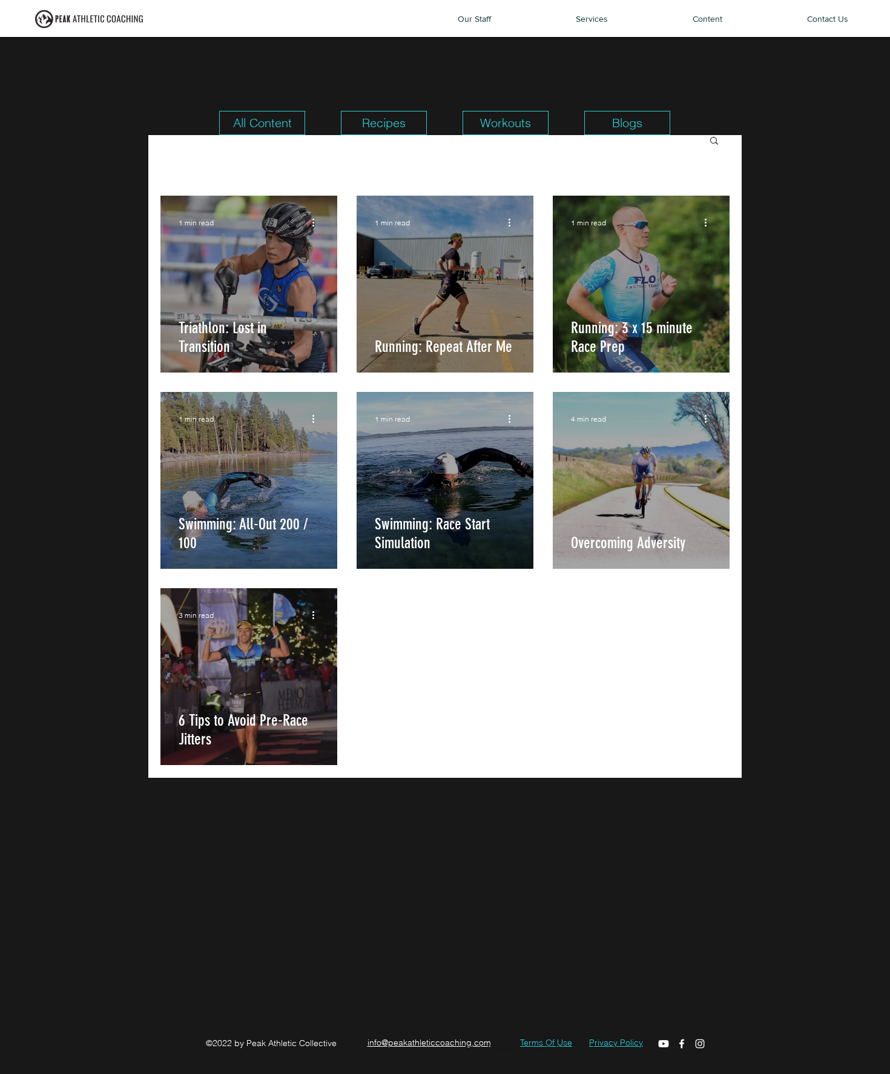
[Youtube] (664, 1044)
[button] (714, 141)
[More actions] (317, 222)
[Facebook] (682, 1044)
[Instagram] (700, 1044)
